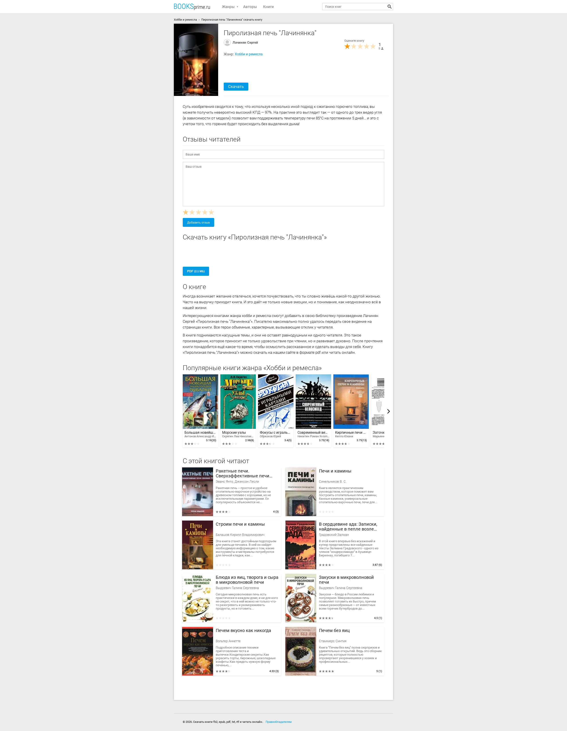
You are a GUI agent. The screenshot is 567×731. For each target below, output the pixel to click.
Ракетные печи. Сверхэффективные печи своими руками (242, 473)
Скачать (236, 86)
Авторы (250, 6)
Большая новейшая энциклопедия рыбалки (200, 434)
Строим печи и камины (240, 524)
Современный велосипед (313, 434)
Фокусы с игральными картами (276, 434)
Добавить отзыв (198, 222)
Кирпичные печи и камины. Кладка (351, 434)
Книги (268, 6)
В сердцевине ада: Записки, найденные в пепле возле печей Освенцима (348, 527)
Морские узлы (238, 434)
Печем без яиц (334, 630)
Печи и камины (335, 471)
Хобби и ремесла (249, 54)
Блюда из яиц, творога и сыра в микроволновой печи (247, 580)
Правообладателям (279, 721)
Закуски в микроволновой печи (346, 580)
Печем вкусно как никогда (243, 630)
